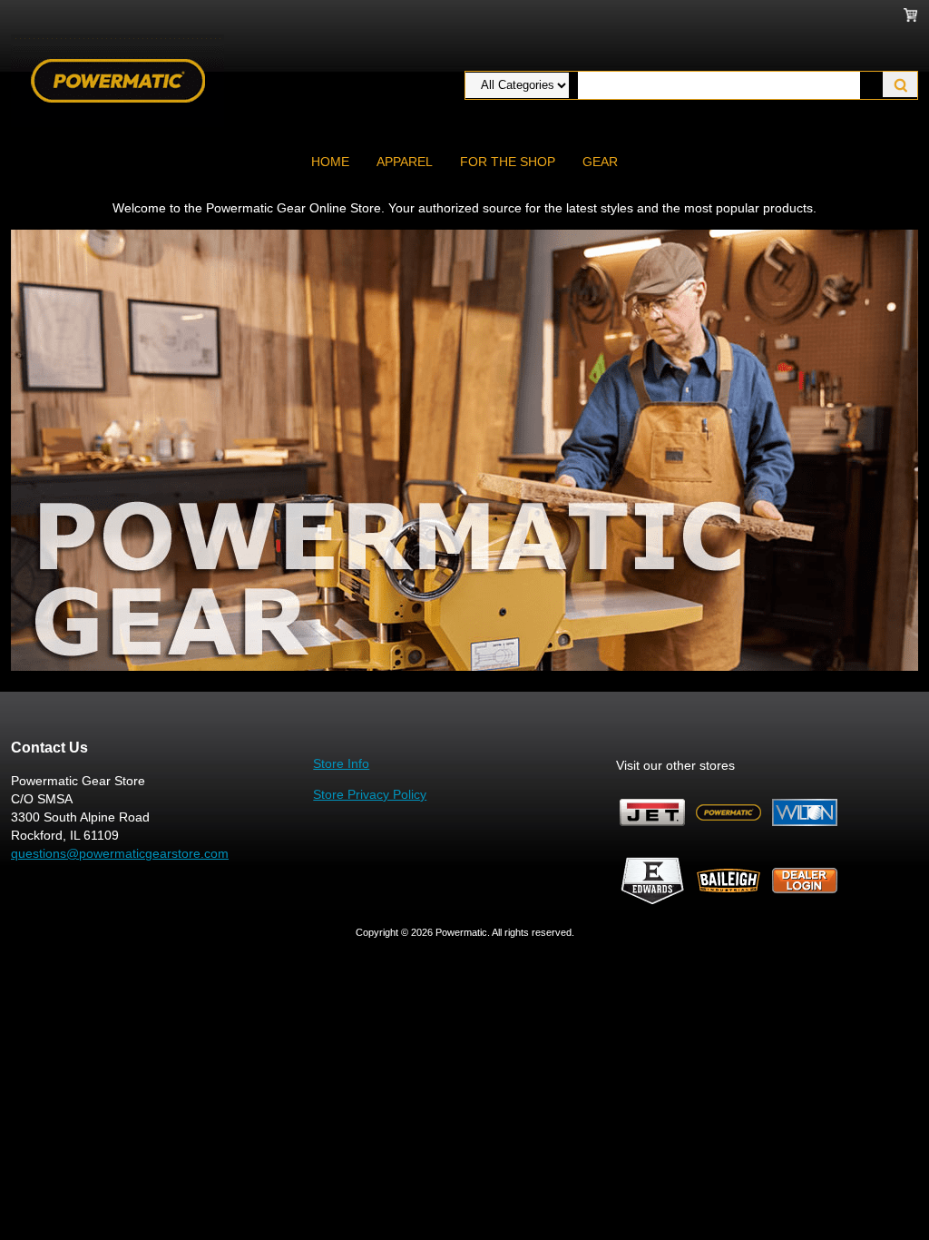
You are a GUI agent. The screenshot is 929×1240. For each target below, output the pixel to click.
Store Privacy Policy (369, 794)
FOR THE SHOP (507, 161)
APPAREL (404, 161)
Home (330, 161)
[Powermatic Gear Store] (117, 80)
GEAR (600, 161)
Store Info (341, 763)
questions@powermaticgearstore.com (120, 853)
